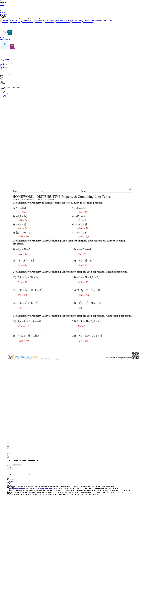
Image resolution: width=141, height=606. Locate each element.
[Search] (12, 63)
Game (1, 61)
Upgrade (2, 82)
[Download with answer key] (12, 479)
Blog (8, 59)
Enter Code (2, 64)
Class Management (3, 59)
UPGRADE (2, 88)
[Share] (10, 453)
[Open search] (3, 66)
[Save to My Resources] (8, 453)
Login (6, 64)
